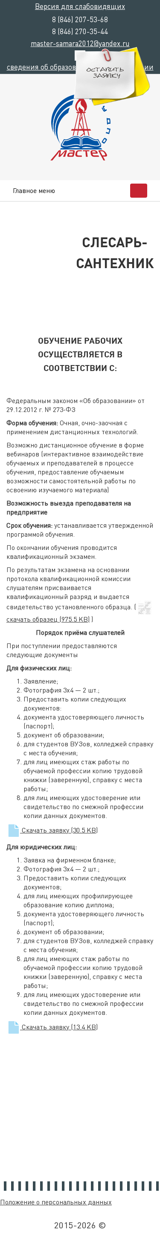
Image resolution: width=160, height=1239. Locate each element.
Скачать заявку (59, 829)
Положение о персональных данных (56, 1201)
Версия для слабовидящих (80, 6)
